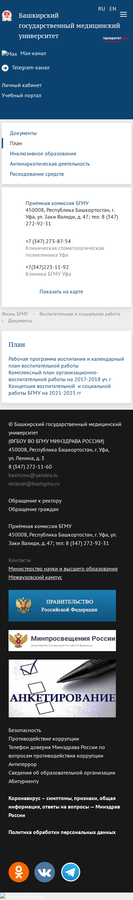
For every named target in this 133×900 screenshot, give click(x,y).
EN (112, 8)
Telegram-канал (30, 67)
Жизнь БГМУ (15, 314)
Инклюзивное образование (43, 153)
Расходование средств (37, 173)
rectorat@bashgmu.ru (34, 483)
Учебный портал (21, 95)
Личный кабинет (22, 85)
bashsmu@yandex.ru (33, 475)
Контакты (20, 560)
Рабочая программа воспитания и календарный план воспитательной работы (66, 362)
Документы (23, 133)
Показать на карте (61, 291)
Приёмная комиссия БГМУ (57, 203)
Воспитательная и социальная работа (80, 314)
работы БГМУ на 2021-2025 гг (45, 392)
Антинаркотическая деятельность (50, 163)
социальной (96, 386)
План (16, 143)
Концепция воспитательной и (45, 386)
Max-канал (32, 53)
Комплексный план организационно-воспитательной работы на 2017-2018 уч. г (60, 376)
